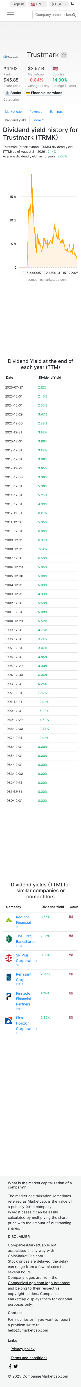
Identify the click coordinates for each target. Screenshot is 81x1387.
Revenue (35, 111)
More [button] (37, 120)
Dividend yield (15, 120)
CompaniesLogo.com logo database (39, 1283)
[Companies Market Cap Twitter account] (16, 1367)
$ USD (58, 4)
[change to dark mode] (72, 4)
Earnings (56, 111)
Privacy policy (23, 1349)
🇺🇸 (36, 4)
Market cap (13, 111)
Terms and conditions (29, 1358)
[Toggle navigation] (11, 14)
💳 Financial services (44, 93)
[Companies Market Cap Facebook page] (10, 1367)
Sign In (18, 4)
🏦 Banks (13, 93)
